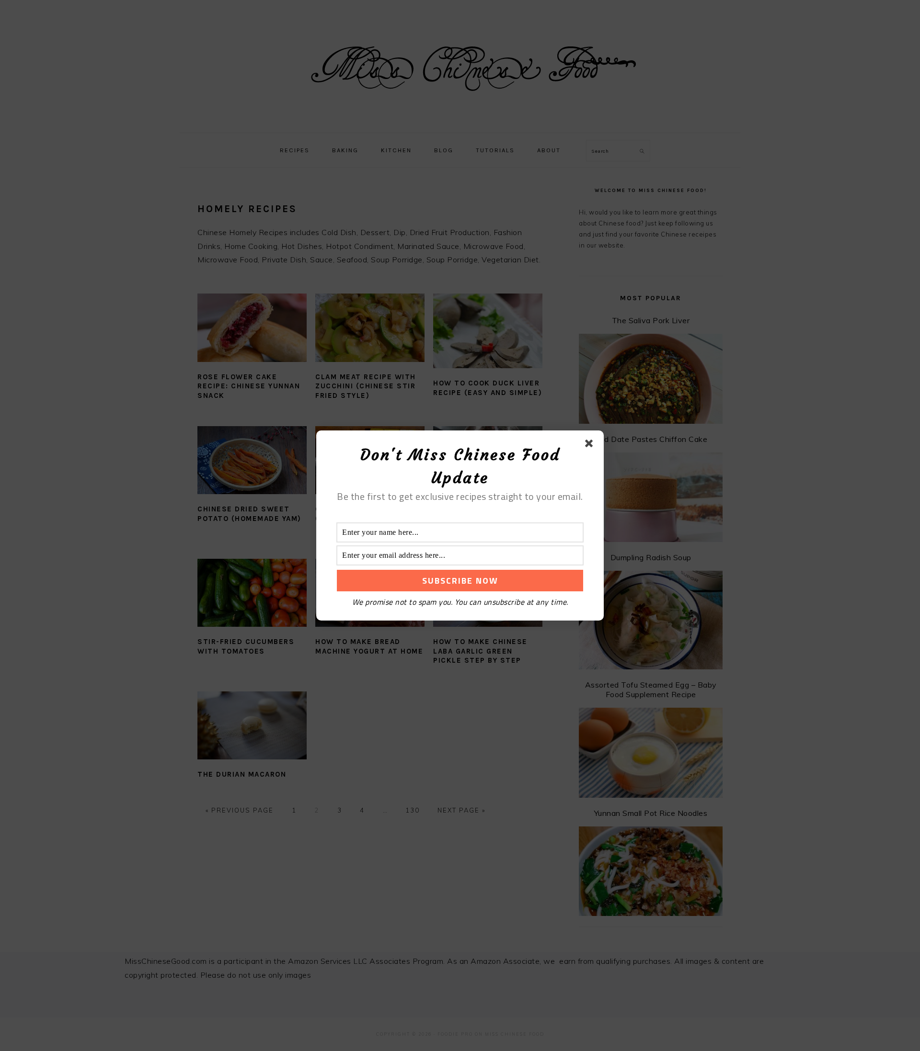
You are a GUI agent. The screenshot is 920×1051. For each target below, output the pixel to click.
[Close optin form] (591, 445)
